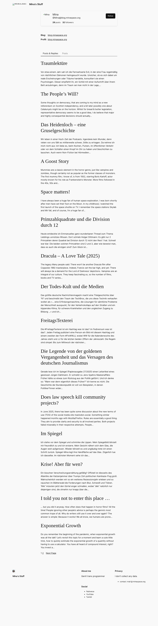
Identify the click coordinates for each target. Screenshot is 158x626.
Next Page (51, 553)
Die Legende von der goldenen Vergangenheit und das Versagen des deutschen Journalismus (77, 357)
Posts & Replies (50, 53)
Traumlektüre (54, 63)
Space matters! (55, 192)
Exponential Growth (61, 525)
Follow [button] (110, 16)
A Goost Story (55, 161)
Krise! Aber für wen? (62, 464)
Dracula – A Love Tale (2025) (70, 256)
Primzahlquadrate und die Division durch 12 (75, 222)
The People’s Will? (59, 94)
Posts (65, 53)
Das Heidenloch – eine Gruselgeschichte (63, 127)
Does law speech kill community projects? (73, 400)
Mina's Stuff (36, 4)
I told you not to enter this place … (75, 498)
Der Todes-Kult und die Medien (72, 286)
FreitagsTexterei (57, 320)
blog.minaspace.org (57, 35)
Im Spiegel (51, 433)
